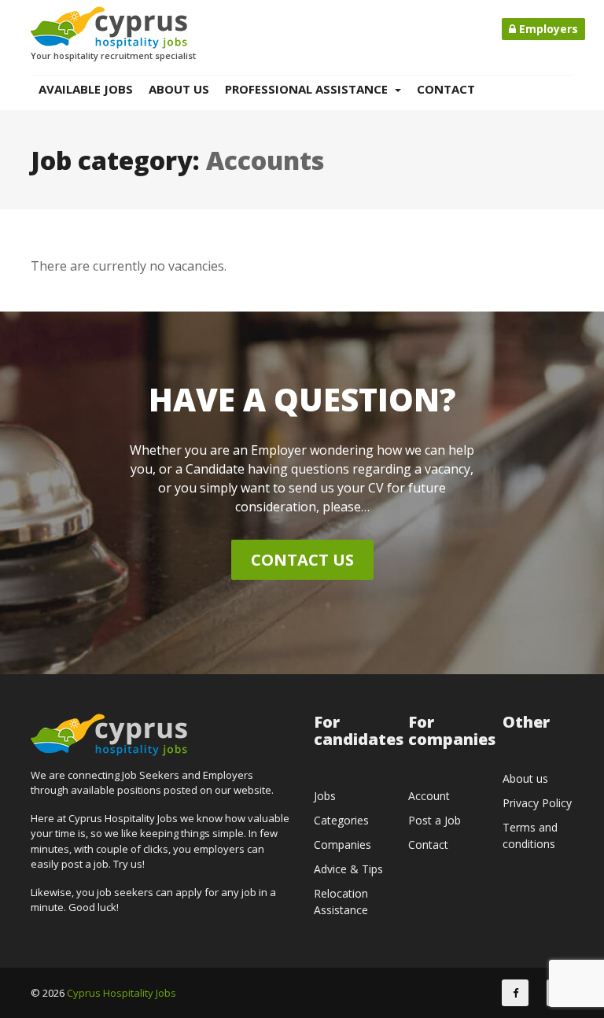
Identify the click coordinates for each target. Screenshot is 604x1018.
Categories (341, 820)
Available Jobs (86, 89)
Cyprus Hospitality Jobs (121, 993)
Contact (446, 89)
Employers (547, 28)
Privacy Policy (537, 802)
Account (429, 795)
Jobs (325, 795)
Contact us (302, 559)
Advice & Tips (348, 868)
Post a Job (434, 820)
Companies (342, 844)
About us (179, 89)
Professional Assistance (308, 89)
